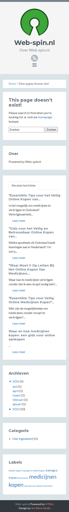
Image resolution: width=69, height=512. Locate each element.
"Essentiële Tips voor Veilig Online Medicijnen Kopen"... (31, 300)
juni (15, 386)
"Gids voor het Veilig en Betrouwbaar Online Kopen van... (31, 232)
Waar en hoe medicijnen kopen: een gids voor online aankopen (32, 335)
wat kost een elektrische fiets (38, 486)
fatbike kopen (15, 470)
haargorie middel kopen (33, 470)
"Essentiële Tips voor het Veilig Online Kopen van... (34, 197)
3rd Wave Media (40, 508)
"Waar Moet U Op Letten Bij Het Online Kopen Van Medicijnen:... (31, 269)
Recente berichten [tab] (24, 185)
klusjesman (23, 478)
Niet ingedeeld (22, 438)
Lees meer (18, 220)
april (16, 391)
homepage (45, 117)
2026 (15, 381)
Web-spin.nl (34, 43)
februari (18, 399)
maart (17, 395)
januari (17, 404)
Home (12, 84)
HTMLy (49, 504)
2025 (15, 409)
